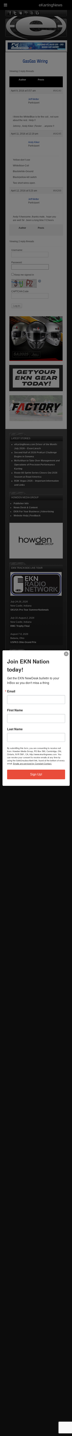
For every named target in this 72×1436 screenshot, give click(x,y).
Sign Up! (36, 774)
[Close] (66, 654)
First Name (15, 710)
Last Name (15, 729)
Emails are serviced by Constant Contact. (32, 763)
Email (11, 691)
